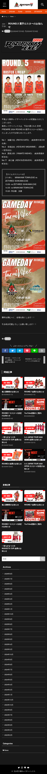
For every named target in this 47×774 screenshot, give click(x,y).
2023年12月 (8, 699)
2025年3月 (8, 649)
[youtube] (28, 767)
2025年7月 (8, 629)
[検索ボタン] (42, 4)
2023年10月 (8, 705)
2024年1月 (8, 694)
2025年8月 (8, 624)
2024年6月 (8, 674)
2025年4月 (8, 644)
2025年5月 (8, 639)
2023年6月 (8, 720)
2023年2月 (8, 735)
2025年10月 (8, 614)
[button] (5, 351)
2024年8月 (8, 664)
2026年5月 (8, 589)
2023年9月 (8, 710)
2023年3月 (8, 730)
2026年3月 (8, 599)
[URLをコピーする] (41, 351)
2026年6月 (8, 583)
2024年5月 (8, 679)
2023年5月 (8, 725)
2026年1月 (8, 609)
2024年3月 (8, 689)
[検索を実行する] (42, 558)
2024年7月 (8, 669)
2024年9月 (8, 659)
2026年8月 (8, 573)
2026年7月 (8, 579)
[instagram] (22, 767)
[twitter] (19, 767)
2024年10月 (8, 654)
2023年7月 (8, 715)
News (7, 31)
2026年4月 (8, 594)
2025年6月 (8, 634)
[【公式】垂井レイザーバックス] (23, 4)
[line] (25, 767)
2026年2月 (8, 604)
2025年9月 (8, 619)
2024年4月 (8, 684)
